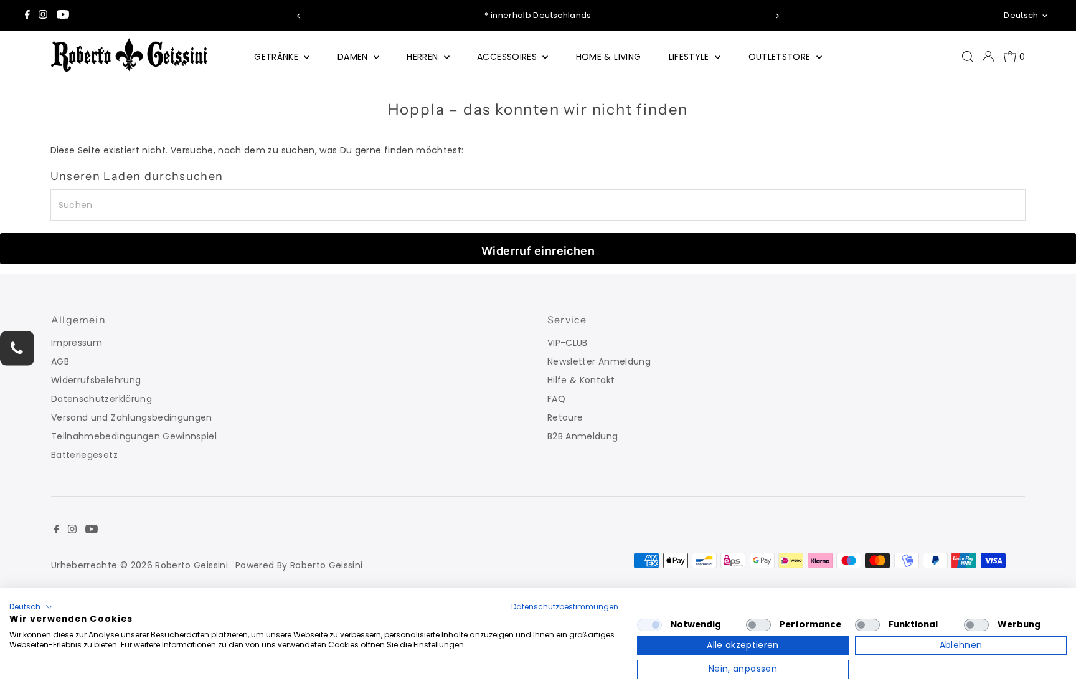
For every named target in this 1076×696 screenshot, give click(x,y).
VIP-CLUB (567, 342)
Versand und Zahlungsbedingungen (131, 417)
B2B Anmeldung (582, 436)
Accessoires (508, 56)
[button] (31, 607)
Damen (353, 56)
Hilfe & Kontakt (581, 380)
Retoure (565, 417)
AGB (60, 361)
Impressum (76, 342)
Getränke (277, 56)
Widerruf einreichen (538, 250)
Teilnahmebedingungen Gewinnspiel (134, 436)
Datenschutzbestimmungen (564, 606)
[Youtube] (63, 16)
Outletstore (780, 56)
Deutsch (1021, 15)
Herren (423, 56)
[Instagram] (42, 16)
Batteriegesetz (84, 455)
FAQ (556, 399)
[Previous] (299, 16)
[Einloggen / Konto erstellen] (988, 56)
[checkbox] (649, 625)
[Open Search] (967, 56)
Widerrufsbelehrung (96, 380)
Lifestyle (690, 56)
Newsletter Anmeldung (599, 361)
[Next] (777, 16)
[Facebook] (27, 16)
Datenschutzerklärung (101, 399)
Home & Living (608, 56)
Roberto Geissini (191, 565)
